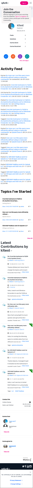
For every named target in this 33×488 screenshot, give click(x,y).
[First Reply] (6, 56)
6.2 (13, 391)
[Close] (30, 472)
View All (29, 238)
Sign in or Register (21, 16)
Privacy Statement (15, 480)
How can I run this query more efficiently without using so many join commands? (14, 140)
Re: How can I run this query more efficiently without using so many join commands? (15, 77)
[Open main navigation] (31, 3)
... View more (25, 272)
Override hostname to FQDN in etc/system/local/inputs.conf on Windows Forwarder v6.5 (16, 87)
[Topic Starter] (13, 56)
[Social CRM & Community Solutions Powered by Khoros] (27, 459)
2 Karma (12, 287)
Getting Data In (19, 104)
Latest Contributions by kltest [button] (14, 246)
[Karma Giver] (20, 56)
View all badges (24, 60)
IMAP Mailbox (19, 391)
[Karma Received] (27, 56)
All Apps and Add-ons (19, 159)
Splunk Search (17, 132)
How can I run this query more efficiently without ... (15, 213)
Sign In (24, 3)
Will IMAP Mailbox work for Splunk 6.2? (15, 225)
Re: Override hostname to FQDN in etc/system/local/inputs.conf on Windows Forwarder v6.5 (16, 102)
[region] (16, 479)
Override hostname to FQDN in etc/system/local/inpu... (12, 200)
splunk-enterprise (17, 299)
